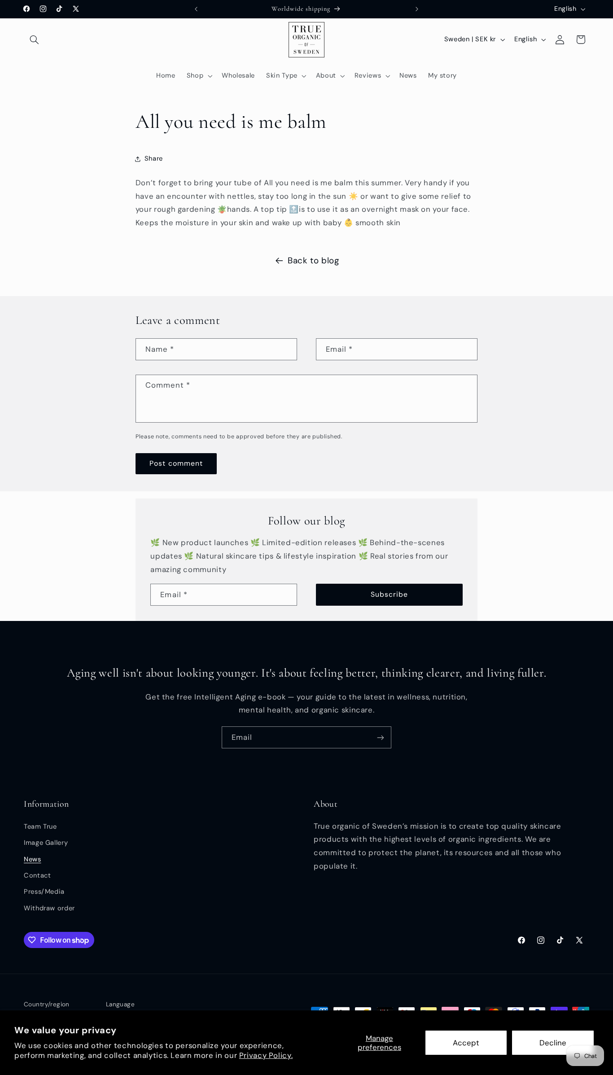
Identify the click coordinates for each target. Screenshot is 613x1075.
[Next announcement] (417, 9)
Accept (466, 1043)
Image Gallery (46, 842)
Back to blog (313, 260)
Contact (37, 875)
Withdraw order (49, 908)
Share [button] (153, 158)
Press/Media (44, 891)
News (32, 859)
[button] (34, 39)
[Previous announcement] (196, 9)
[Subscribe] (380, 737)
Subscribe (389, 594)
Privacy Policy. (266, 1055)
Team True (40, 826)
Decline (552, 1043)
